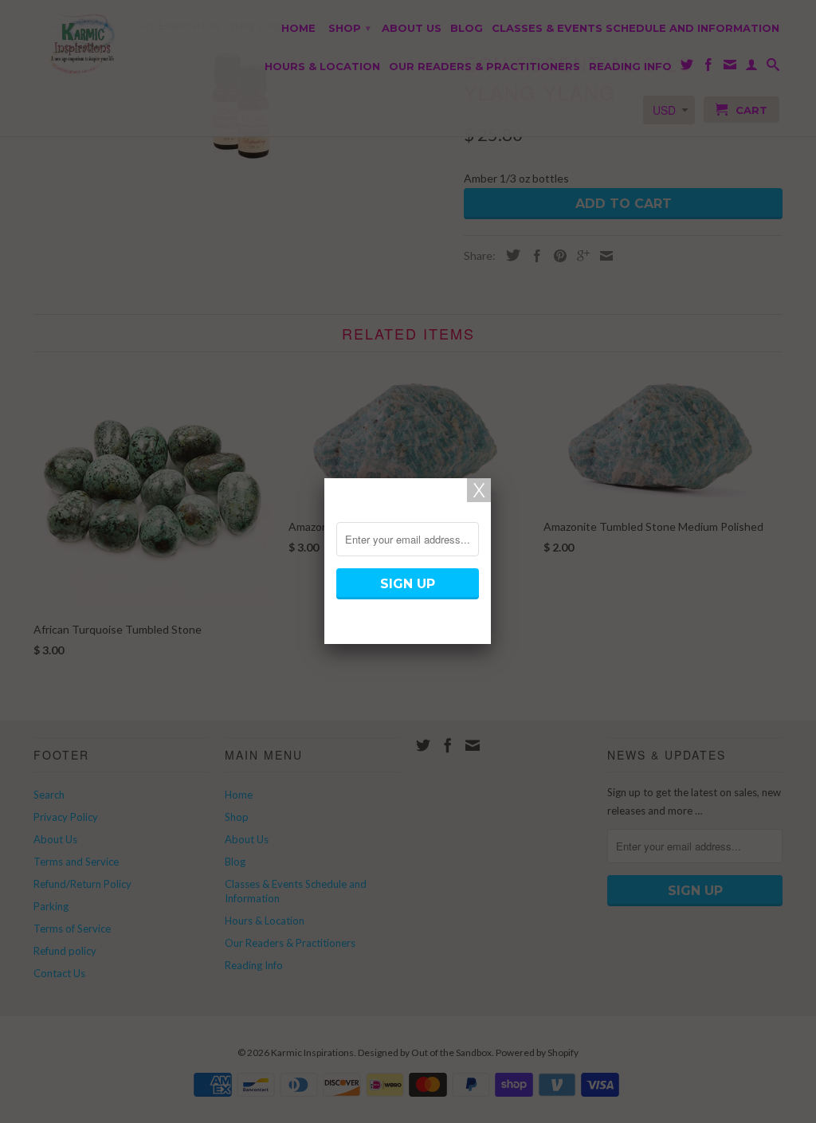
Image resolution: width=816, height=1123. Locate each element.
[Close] (479, 490)
